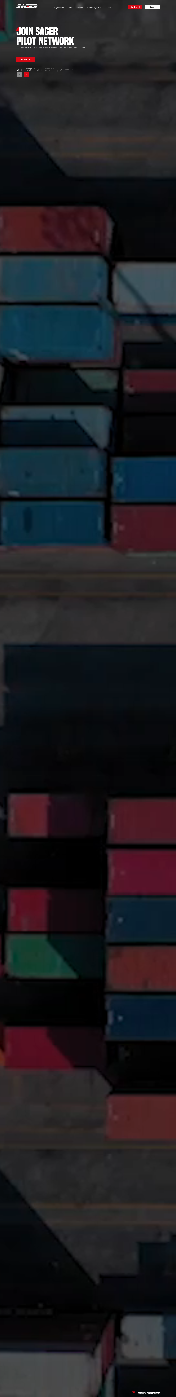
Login (152, 7)
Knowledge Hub (94, 7)
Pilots (70, 7)
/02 (39, 70)
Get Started (135, 7)
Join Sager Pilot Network (30, 70)
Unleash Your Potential (49, 70)
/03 (59, 70)
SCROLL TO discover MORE (149, 1392)
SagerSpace (59, 7)
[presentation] (19, 74)
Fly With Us (69, 69)
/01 (19, 70)
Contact (109, 7)
